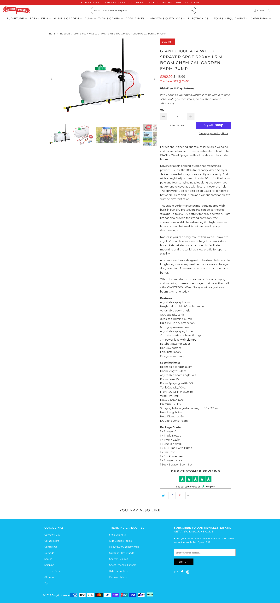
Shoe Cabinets (117, 534)
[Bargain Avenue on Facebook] (182, 572)
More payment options (213, 133)
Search (48, 559)
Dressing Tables (118, 577)
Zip (46, 583)
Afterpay (49, 577)
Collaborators (51, 540)
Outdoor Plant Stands (121, 553)
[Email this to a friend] (188, 495)
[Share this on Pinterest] (180, 495)
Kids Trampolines (118, 571)
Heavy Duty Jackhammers (124, 546)
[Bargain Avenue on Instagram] (188, 572)
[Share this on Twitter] (163, 495)
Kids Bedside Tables (120, 540)
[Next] (154, 79)
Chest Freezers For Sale (122, 565)
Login (261, 10)
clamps (191, 339)
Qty (162, 109)
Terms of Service (53, 571)
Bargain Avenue (61, 595)
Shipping (49, 565)
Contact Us (50, 546)
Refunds (49, 553)
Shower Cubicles (118, 559)
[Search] (192, 10)
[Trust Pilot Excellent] (195, 479)
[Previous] (51, 79)
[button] (17, 19)
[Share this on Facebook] (172, 495)
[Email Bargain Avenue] (176, 572)
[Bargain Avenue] (16, 10)
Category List (52, 534)
